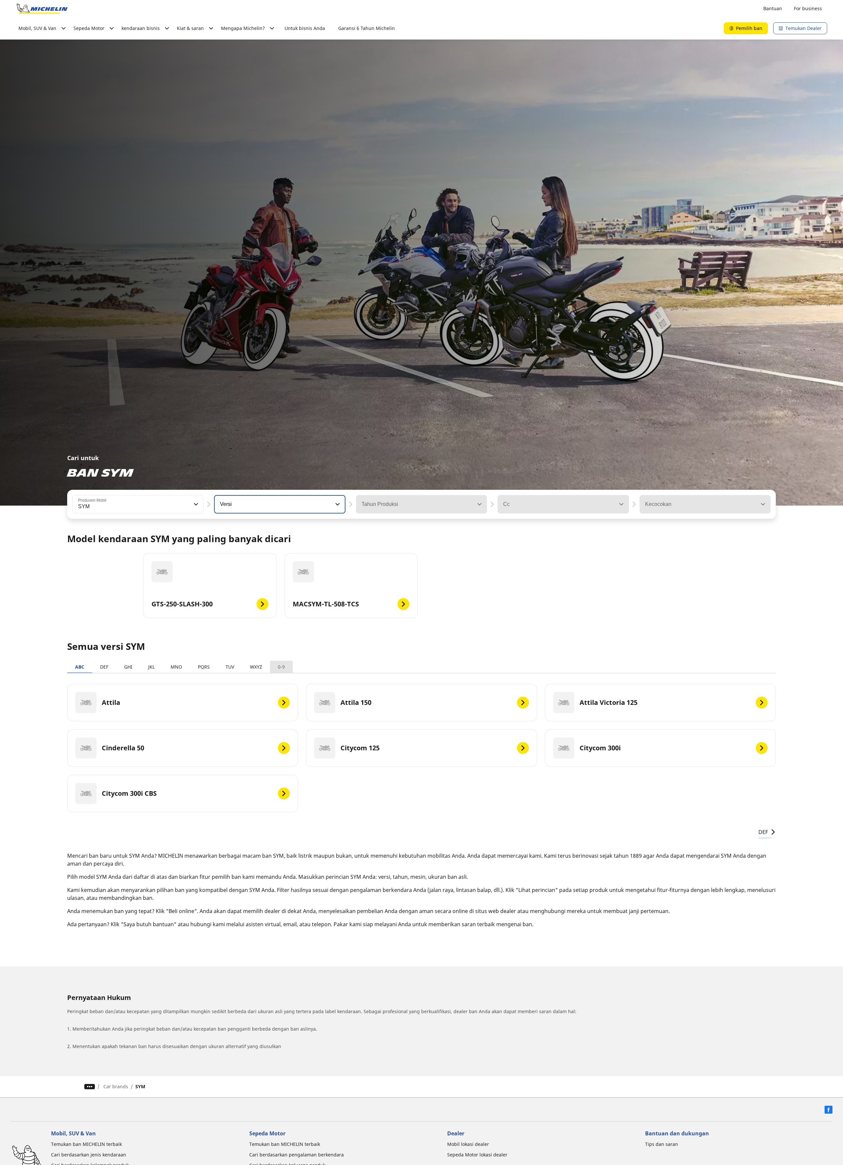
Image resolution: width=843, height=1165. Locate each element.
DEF (104, 667)
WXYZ (256, 667)
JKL (151, 667)
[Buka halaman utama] (42, 8)
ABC (79, 667)
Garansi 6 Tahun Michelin (366, 28)
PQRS (204, 667)
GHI (128, 667)
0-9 (281, 667)
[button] (195, 504)
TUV (230, 667)
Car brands (115, 1086)
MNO (176, 667)
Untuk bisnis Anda (305, 28)
